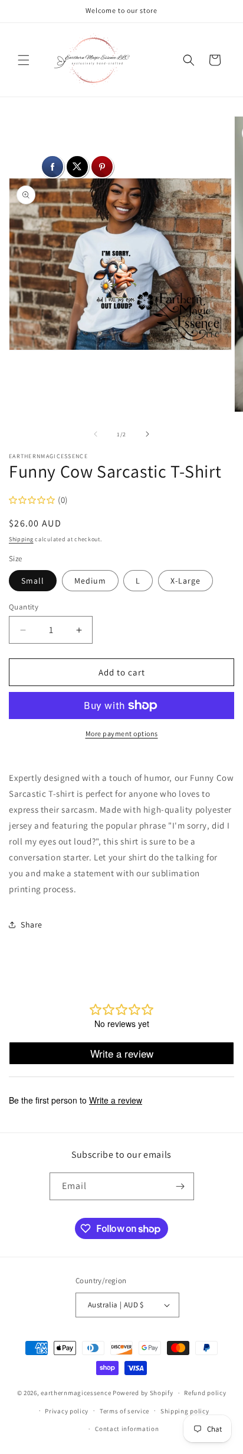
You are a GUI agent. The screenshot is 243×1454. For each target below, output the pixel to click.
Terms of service (124, 1411)
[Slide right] (147, 434)
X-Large (185, 580)
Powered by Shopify (143, 1393)
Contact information (127, 1429)
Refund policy (205, 1393)
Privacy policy (66, 1411)
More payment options (122, 733)
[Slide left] (96, 434)
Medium (90, 580)
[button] (24, 60)
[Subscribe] (180, 1186)
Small (32, 580)
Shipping (21, 539)
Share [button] (31, 924)
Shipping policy (184, 1411)
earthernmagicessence (76, 1393)
